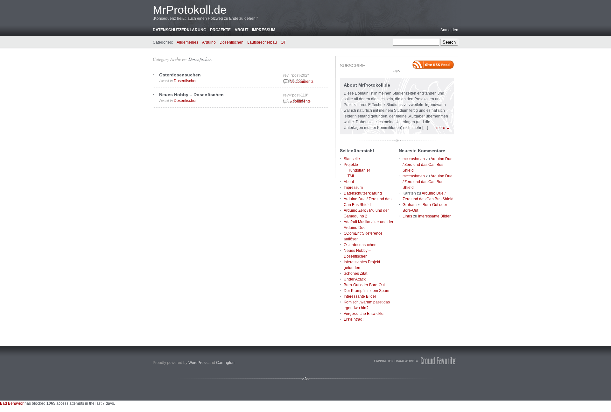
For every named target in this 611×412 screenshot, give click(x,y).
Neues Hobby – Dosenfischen (191, 94)
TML (351, 176)
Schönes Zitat (355, 273)
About (241, 30)
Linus (407, 216)
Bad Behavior (12, 403)
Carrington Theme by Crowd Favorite (415, 361)
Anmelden (449, 30)
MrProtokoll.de (190, 9)
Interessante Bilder (360, 296)
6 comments (300, 101)
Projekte (220, 30)
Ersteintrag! (353, 319)
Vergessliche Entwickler (364, 313)
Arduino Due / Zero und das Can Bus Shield (428, 165)
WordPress (197, 362)
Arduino (209, 42)
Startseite (352, 159)
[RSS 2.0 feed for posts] (433, 64)
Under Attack (355, 279)
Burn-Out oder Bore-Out (364, 285)
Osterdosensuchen (180, 74)
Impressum (263, 30)
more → (443, 127)
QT (283, 42)
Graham (410, 204)
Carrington (225, 362)
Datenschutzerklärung (179, 30)
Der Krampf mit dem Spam (366, 290)
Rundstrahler (359, 170)
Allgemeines (187, 42)
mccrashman (414, 159)
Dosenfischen (231, 42)
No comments (301, 81)
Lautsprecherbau (262, 42)
